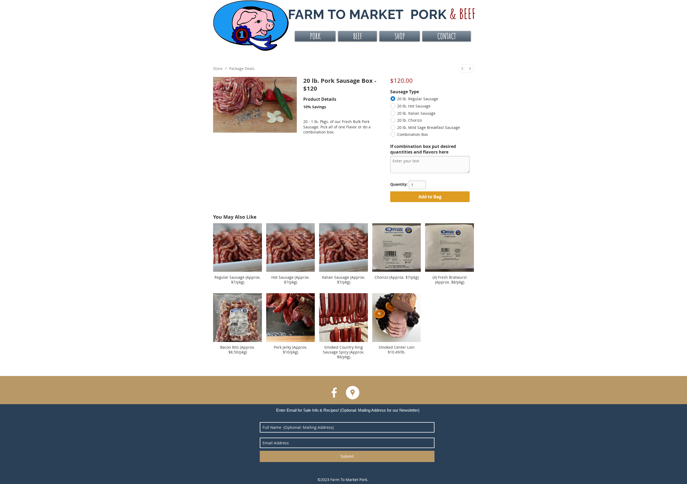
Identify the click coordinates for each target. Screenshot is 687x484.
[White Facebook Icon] (334, 392)
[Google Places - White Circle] (352, 392)
